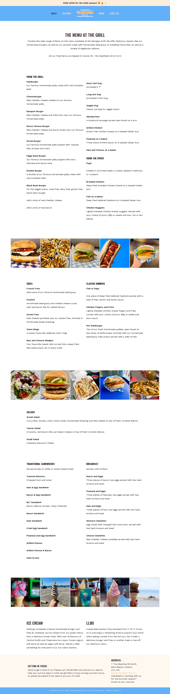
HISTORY (67, 13)
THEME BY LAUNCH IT (113, 690)
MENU (54, 13)
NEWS (101, 13)
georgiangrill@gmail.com (124, 673)
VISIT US (114, 13)
